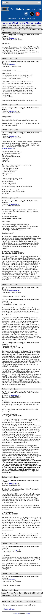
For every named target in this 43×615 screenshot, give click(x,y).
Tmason (12, 580)
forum (17, 613)
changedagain (14, 204)
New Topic (8, 27)
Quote (16, 58)
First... (16, 30)
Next (39, 26)
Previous (33, 26)
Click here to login (9, 609)
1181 (25, 30)
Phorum (28, 613)
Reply (10, 58)
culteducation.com (8, 148)
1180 (20, 30)
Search (16, 27)
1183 (34, 30)
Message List (20, 601)
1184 (38, 30)
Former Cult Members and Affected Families (21, 23)
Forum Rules (31, 18)
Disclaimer (21, 18)
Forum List (10, 26)
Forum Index (12, 18)
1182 (29, 30)
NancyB (12, 65)
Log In (22, 27)
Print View (29, 27)
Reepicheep (13, 38)
